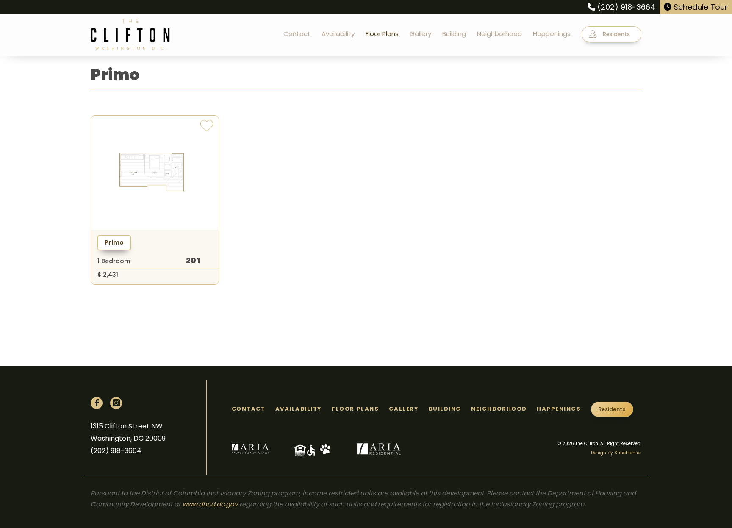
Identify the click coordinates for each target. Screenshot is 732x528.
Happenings (552, 33)
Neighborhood (499, 33)
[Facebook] (97, 403)
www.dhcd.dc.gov (210, 504)
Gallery (420, 33)
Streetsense (627, 453)
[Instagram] (116, 403)
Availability (338, 33)
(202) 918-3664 (625, 7)
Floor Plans (382, 33)
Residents (616, 34)
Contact (297, 33)
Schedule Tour (699, 7)
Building (454, 33)
